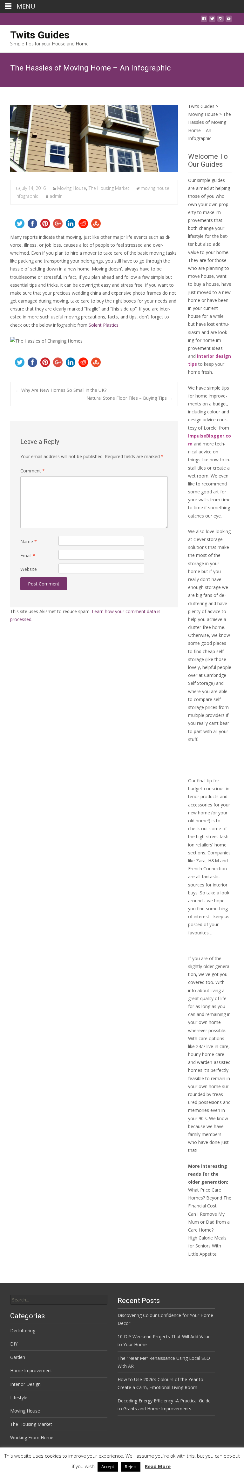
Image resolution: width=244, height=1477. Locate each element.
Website (28, 569)
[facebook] (204, 20)
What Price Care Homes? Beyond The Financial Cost (209, 1198)
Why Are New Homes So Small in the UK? (61, 390)
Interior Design (25, 1384)
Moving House (71, 188)
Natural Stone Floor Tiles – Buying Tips (129, 398)
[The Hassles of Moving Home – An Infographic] (94, 138)
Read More (158, 1466)
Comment (32, 471)
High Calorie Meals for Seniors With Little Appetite (207, 1246)
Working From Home (31, 1437)
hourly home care (206, 1054)
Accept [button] (107, 1466)
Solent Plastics (104, 325)
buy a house (206, 284)
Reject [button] (131, 1466)
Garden (17, 1357)
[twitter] (212, 20)
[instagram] (220, 20)
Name (28, 541)
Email (27, 555)
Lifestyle (18, 1397)
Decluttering (22, 1330)
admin (56, 196)
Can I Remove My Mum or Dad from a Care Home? (209, 1222)
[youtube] (229, 20)
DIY (13, 1344)
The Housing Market (109, 188)
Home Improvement (31, 1370)
